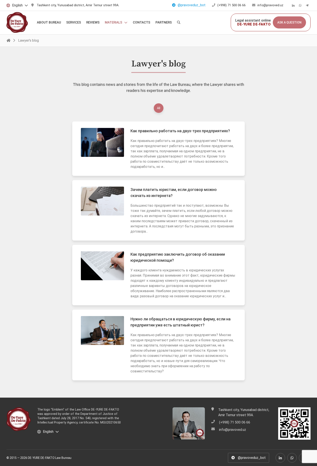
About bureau (49, 22)
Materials (113, 22)
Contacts (141, 22)
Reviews (93, 22)
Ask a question (289, 22)
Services (73, 22)
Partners (163, 22)
